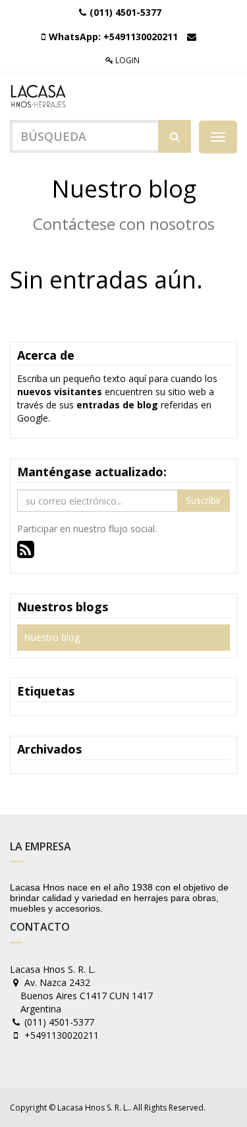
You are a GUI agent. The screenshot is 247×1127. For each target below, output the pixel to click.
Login (126, 60)
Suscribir (203, 500)
